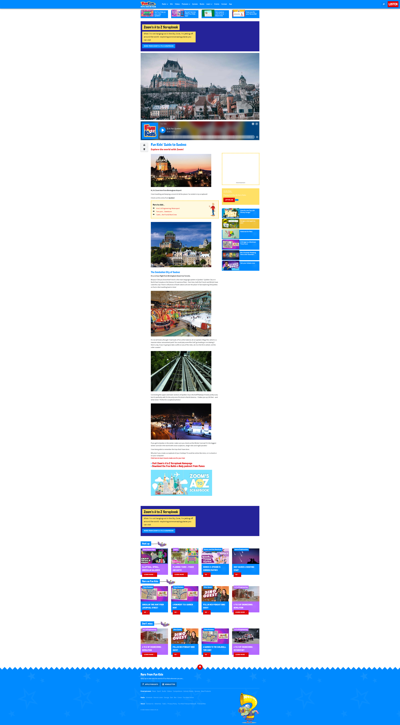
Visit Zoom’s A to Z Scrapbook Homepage (172, 463)
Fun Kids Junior (188, 697)
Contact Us (150, 704)
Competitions (177, 691)
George (166, 697)
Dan (171, 697)
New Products (206, 691)
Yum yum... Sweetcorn (164, 212)
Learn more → (149, 574)
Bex (175, 697)
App (230, 4)
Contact (224, 4)
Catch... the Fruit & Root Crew (166, 215)
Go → (207, 574)
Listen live (229, 200)
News (154, 691)
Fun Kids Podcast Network (187, 704)
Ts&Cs (164, 704)
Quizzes (195, 4)
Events (216, 4)
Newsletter (170, 684)
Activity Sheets (188, 691)
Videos (177, 4)
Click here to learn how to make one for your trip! (168, 458)
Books (202, 4)
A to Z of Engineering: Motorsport (168, 208)
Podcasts (185, 4)
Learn (208, 4)
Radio (164, 4)
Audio (164, 691)
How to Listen (158, 697)
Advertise (158, 704)
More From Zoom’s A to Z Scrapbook (159, 46)
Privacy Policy (172, 704)
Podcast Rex (201, 704)
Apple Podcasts (151, 684)
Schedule (149, 697)
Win (171, 4)
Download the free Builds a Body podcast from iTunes (178, 466)
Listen (393, 4)
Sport (159, 691)
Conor (180, 697)
